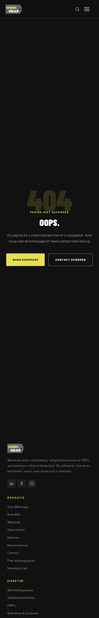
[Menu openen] (88, 9)
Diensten (13, 537)
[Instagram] (32, 483)
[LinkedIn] (11, 483)
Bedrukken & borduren (22, 613)
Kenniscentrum (17, 545)
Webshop (13, 522)
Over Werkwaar (18, 507)
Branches (13, 514)
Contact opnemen (70, 259)
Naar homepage (25, 259)
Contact (13, 553)
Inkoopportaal (17, 568)
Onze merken (16, 530)
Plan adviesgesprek (21, 560)
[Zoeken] (77, 9)
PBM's (11, 605)
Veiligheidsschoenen (21, 597)
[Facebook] (21, 483)
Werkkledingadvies (20, 590)
